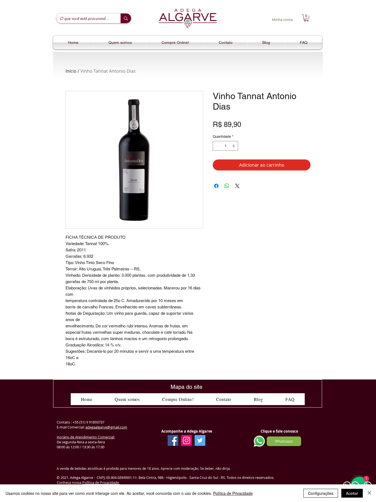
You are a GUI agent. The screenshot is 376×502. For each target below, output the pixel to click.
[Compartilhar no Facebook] (216, 186)
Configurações (320, 493)
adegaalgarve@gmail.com (106, 427)
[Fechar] (369, 493)
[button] (306, 17)
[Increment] (234, 146)
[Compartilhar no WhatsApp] (227, 186)
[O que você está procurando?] (126, 18)
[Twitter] (200, 440)
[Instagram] (186, 440)
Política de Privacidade (101, 482)
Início (71, 71)
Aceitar (352, 493)
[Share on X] (237, 186)
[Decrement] (217, 146)
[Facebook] (173, 440)
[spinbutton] (225, 146)
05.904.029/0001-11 (121, 478)
